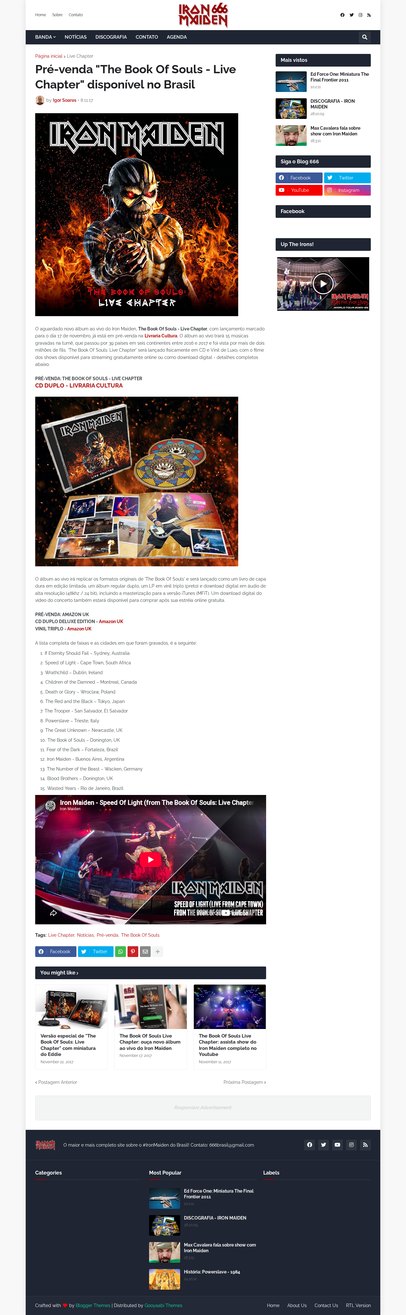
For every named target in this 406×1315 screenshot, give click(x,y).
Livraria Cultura (161, 335)
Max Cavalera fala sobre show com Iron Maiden (335, 131)
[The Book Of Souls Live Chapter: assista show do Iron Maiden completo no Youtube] (230, 1007)
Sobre (57, 15)
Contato (76, 15)
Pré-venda (107, 935)
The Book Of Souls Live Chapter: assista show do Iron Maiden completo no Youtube (228, 1045)
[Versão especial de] (72, 1007)
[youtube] (337, 1145)
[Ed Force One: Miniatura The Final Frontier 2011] (291, 81)
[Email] (145, 951)
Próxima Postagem (243, 1082)
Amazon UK (111, 621)
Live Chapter (80, 56)
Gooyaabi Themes (163, 1305)
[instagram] (360, 15)
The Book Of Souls (140, 935)
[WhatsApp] (120, 951)
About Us (297, 1305)
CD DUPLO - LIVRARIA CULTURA (79, 385)
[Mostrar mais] (157, 951)
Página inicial (48, 56)
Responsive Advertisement (203, 1107)
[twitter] (352, 15)
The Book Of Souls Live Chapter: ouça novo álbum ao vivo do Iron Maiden (150, 1042)
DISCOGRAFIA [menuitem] (111, 37)
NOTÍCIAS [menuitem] (76, 37)
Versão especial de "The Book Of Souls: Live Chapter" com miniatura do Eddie (68, 1045)
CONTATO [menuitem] (147, 37)
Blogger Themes (93, 1305)
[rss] (369, 15)
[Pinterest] (133, 951)
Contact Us (326, 1305)
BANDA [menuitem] (43, 37)
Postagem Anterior (57, 1082)
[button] (365, 37)
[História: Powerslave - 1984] (164, 1279)
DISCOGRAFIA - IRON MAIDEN (333, 104)
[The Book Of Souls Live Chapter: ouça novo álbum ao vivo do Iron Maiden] (151, 1007)
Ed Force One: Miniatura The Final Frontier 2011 (340, 77)
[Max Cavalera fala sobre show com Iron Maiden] (291, 135)
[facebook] (342, 15)
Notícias (85, 935)
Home (40, 15)
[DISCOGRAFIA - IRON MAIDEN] (291, 108)
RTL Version (358, 1305)
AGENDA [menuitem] (177, 37)
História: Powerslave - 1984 (212, 1271)
